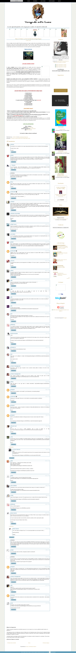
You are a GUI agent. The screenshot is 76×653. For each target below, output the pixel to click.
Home (28, 1)
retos (29, 138)
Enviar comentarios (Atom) (31, 646)
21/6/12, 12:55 (47, 504)
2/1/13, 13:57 (48, 576)
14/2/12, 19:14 (47, 234)
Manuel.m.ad (13, 426)
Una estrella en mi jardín (61, 62)
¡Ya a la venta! (60, 126)
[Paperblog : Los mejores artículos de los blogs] (60, 294)
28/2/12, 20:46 (47, 324)
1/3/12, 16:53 (48, 333)
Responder (13, 161)
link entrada (30, 127)
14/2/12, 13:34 (47, 213)
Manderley (26, 69)
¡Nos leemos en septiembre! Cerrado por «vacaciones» (62, 274)
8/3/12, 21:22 (48, 396)
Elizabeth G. (13, 347)
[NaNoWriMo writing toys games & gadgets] (60, 218)
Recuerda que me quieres (62, 176)
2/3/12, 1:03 (48, 354)
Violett (12, 550)
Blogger (65, 317)
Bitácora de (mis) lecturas (58, 265)
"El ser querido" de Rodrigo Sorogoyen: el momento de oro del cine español (62, 247)
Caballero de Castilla (57, 252)
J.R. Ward (12, 138)
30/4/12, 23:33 (47, 475)
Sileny (12, 270)
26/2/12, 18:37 (47, 280)
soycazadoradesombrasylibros (59, 245)
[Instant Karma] (53, 131)
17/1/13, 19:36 (47, 585)
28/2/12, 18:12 (47, 313)
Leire (12, 603)
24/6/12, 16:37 (47, 513)
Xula (12, 436)
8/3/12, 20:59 (48, 389)
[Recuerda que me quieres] (53, 178)
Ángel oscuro (13, 224)
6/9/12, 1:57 (48, 540)
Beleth (12, 155)
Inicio (29, 642)
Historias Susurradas (15, 213)
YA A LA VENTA (61, 173)
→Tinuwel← (13, 165)
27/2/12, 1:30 (48, 297)
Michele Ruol (61, 196)
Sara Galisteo (14, 485)
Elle (11, 297)
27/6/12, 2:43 (48, 528)
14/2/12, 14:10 (47, 224)
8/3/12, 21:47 (48, 405)
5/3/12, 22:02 (48, 381)
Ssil (11, 313)
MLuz (12, 181)
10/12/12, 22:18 (47, 566)
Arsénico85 (13, 191)
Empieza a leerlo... (60, 174)
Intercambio (52, 1)
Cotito (12, 495)
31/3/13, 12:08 (47, 595)
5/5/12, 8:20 (48, 495)
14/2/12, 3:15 (48, 144)
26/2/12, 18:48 (47, 289)
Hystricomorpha (14, 333)
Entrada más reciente (11, 642)
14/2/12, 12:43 (47, 201)
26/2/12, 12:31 (47, 270)
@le (11, 280)
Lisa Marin (13, 234)
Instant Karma (62, 129)
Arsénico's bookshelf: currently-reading (60, 188)
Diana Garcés (14, 513)
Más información (53, 652)
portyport (13, 389)
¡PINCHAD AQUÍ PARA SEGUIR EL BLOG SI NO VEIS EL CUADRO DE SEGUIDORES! (61, 90)
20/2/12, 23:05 (47, 260)
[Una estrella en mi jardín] (53, 154)
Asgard (54, 258)
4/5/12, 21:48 (48, 485)
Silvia (12, 475)
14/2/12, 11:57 (47, 191)
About (59, 1)
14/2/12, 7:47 (48, 155)
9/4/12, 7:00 (48, 449)
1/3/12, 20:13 (48, 347)
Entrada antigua (46, 642)
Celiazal (12, 201)
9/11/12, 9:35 (48, 556)
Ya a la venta (60, 150)
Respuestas (11, 447)
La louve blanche (16, 449)
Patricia (12, 144)
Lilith (12, 460)
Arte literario (55, 272)
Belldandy (13, 324)
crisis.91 (12, 260)
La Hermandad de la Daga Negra (21, 138)
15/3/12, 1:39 (48, 415)
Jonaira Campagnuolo (15, 366)
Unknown (13, 595)
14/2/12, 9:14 (48, 165)
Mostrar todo (68, 278)
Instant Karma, (60, 61)
